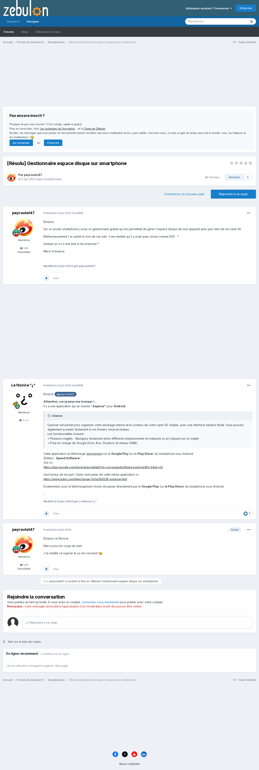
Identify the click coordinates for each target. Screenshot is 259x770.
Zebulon (12, 21)
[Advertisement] (76, 78)
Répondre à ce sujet (233, 194)
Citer (56, 278)
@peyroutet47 (65, 394)
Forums (9, 31)
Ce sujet (237, 21)
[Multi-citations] (46, 278)
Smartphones (53, 179)
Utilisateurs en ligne (47, 31)
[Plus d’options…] (249, 213)
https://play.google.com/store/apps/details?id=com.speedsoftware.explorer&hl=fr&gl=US (103, 467)
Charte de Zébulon (94, 128)
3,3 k (25, 420)
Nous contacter (129, 764)
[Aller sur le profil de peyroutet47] (11, 177)
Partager (213, 177)
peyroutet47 (33, 175)
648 (25, 248)
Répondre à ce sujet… (44, 622)
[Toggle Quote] (49, 415)
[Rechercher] (251, 21)
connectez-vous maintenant (100, 602)
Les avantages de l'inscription (57, 128)
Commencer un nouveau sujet (184, 194)
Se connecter (21, 142)
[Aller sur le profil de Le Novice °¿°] (24, 399)
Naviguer (33, 21)
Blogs (24, 31)
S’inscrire (246, 8)
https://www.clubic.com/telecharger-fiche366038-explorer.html (85, 479)
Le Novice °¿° (23, 385)
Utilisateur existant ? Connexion (208, 8)
